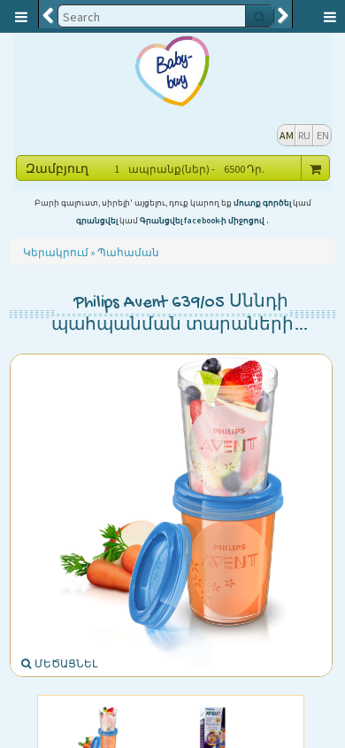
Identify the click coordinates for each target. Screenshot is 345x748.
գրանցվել (97, 220)
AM (287, 135)
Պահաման (128, 252)
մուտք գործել (262, 203)
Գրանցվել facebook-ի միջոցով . (204, 220)
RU (304, 135)
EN (323, 135)
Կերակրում (55, 252)
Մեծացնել (65, 663)
